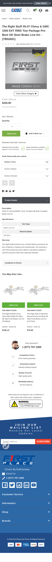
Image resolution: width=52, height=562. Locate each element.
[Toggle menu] (3, 10)
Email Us (11, 473)
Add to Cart (13, 305)
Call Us (6, 446)
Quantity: (6, 121)
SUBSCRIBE (43, 441)
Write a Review (34, 44)
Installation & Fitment (13, 263)
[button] (46, 10)
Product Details (11, 200)
